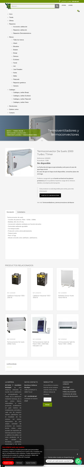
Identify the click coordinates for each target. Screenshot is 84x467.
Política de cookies (68, 389)
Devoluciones (13, 106)
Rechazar (19, 463)
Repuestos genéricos (19, 82)
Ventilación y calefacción (16, 133)
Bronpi (15, 53)
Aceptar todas (8, 463)
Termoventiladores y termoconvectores (22, 135)
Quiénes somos (14, 109)
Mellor (15, 76)
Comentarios (21, 212)
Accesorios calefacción (20, 26)
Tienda (11, 17)
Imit (14, 66)
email (26, 401)
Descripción (10, 212)
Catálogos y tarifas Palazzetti (22, 99)
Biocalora (16, 46)
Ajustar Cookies (31, 463)
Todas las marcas (18, 40)
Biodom (15, 50)
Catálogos (12, 89)
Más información (8, 459)
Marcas (11, 37)
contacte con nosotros (50, 195)
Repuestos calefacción (20, 30)
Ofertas (11, 20)
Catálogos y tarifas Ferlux (21, 102)
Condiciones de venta (69, 394)
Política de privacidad (69, 392)
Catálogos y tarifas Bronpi (21, 92)
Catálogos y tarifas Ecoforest (22, 96)
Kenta (15, 72)
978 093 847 (75, 1)
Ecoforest (16, 59)
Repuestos (12, 24)
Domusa (15, 56)
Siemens (16, 86)
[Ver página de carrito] (79, 11)
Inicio (10, 14)
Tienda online (18, 131)
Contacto (12, 113)
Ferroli (15, 63)
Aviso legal (66, 387)
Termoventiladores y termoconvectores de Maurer (58, 202)
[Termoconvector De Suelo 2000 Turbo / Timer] (19, 162)
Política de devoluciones (70, 396)
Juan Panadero (17, 69)
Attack (15, 43)
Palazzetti (16, 79)
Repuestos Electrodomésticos (22, 33)
